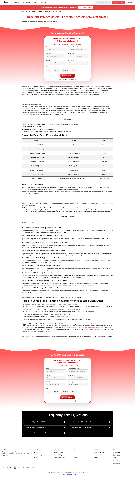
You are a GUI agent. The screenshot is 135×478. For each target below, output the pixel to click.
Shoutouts (29, 2)
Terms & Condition (58, 452)
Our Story (36, 452)
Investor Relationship (59, 457)
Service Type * (71, 60)
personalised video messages (96, 327)
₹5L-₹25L (65, 70)
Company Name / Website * (74, 47)
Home (23, 11)
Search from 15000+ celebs (104, 2)
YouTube (117, 455)
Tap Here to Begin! (86, 7)
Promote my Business (118, 2)
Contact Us (76, 455)
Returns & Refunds (98, 455)
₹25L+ (74, 70)
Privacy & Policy (58, 455)
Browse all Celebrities (99, 452)
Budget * (48, 66)
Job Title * (48, 53)
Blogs (35, 457)
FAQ (75, 452)
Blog (27, 11)
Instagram (117, 452)
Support (43, 2)
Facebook (117, 457)
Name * (47, 47)
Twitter (117, 460)
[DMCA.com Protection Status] (67, 474)
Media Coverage (38, 455)
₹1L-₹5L (56, 70)
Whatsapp (117, 463)
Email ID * (48, 60)
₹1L (49, 70)
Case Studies (77, 460)
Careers (96, 457)
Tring (96, 324)
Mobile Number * (72, 53)
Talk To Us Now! (67, 75)
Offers (75, 457)
